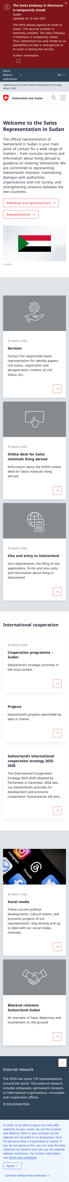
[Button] (18, 60)
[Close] (66, 3)
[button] (62, 1063)
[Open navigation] (63, 98)
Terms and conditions (23, 1157)
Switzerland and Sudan (27, 98)
